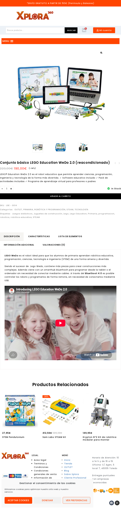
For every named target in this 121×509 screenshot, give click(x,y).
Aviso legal (40, 460)
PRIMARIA (28, 209)
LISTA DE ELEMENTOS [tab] (70, 236)
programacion (106, 213)
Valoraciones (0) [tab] (54, 244)
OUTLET (18, 209)
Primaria (92, 213)
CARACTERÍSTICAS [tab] (39, 236)
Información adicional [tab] (19, 244)
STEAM (70, 209)
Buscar (71, 30)
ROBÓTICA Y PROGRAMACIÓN (49, 209)
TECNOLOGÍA (81, 209)
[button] (101, 53)
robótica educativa (21, 217)
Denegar (47, 500)
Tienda (68, 463)
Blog (66, 470)
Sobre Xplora (71, 474)
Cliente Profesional (75, 477)
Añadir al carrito (60, 196)
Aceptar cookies (18, 500)
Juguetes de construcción (48, 213)
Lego (66, 213)
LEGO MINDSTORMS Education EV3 (119, 163)
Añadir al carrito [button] (20, 425)
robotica (4, 217)
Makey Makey (115, 163)
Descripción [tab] (12, 236)
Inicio (67, 460)
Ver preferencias (76, 500)
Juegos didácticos (22, 213)
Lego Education (78, 213)
